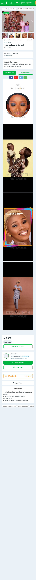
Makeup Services (23, 406)
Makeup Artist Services (9, 406)
